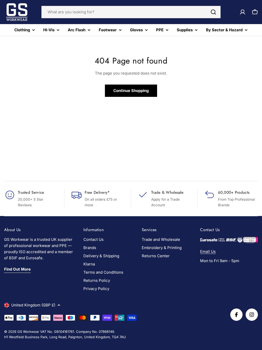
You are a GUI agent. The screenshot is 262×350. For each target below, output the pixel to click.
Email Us (208, 251)
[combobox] (131, 12)
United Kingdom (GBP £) (33, 305)
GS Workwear (28, 332)
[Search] (213, 12)
